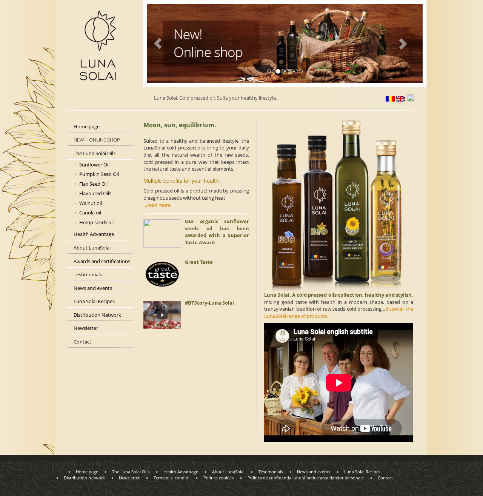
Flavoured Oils (95, 193)
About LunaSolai (92, 247)
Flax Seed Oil (93, 183)
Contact (82, 341)
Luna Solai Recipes (94, 301)
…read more (157, 205)
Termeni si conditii (171, 478)
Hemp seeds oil (96, 222)
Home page (87, 126)
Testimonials (88, 274)
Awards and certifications (102, 261)
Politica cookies (218, 478)
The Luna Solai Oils (94, 153)
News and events (93, 288)
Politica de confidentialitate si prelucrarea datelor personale (306, 478)
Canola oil (90, 212)
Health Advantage (94, 234)
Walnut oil (90, 203)
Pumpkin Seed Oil (99, 174)
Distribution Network (97, 314)
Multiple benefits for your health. (181, 180)
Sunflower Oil (94, 164)
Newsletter (86, 328)
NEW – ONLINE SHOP (97, 139)
